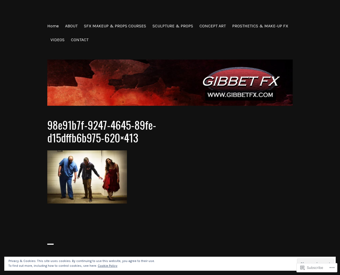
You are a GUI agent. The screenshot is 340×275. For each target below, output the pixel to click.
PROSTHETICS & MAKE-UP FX (260, 25)
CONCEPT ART (212, 25)
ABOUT (71, 25)
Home (53, 25)
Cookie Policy (107, 266)
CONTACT (79, 39)
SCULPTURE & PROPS (172, 25)
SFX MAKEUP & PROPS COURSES (115, 25)
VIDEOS (57, 39)
